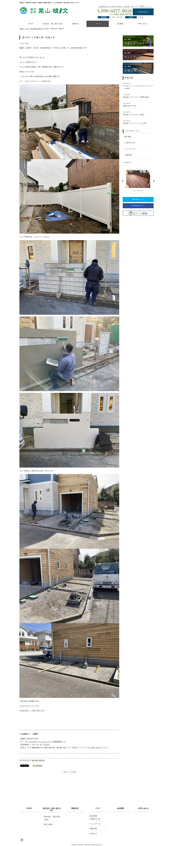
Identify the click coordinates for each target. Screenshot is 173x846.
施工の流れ (48, 824)
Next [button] (154, 181)
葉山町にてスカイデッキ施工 (134, 113)
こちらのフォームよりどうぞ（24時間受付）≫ (46, 742)
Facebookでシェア (138, 205)
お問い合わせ (143, 808)
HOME (21, 29)
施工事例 (34, 29)
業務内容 (74, 808)
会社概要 (120, 808)
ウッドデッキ (130, 149)
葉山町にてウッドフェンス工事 (134, 122)
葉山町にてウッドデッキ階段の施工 (136, 96)
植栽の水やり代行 (129, 105)
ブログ (27, 29)
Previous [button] (122, 181)
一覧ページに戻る (69, 772)
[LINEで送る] (37, 766)
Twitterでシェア (139, 199)
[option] (138, 181)
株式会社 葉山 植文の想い (52, 809)
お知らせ (127, 162)
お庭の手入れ (130, 143)
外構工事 (40, 29)
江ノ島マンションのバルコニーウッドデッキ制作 (138, 86)
